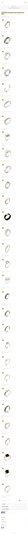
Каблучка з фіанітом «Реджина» (5, 271)
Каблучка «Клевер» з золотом (5, 384)
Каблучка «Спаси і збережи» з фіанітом (6, 400)
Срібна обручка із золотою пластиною (6, 31)
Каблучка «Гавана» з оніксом (5, 480)
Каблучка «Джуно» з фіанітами (5, 448)
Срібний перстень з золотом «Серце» (6, 368)
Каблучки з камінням (4, 12)
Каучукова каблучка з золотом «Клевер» (6, 223)
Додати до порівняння (6, 30)
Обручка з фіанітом (4, 320)
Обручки (15, 12)
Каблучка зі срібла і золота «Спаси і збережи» (6, 416)
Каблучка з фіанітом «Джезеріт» (5, 255)
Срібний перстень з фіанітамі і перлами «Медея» (6, 287)
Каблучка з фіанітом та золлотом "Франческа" (5, 63)
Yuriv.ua (14, 3)
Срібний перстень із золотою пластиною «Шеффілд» (6, 352)
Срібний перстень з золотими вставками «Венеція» (6, 112)
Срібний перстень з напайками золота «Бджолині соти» (6, 304)
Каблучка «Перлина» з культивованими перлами (6, 144)
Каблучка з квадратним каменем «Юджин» (7, 464)
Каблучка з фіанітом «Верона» (5, 79)
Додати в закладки (5, 30)
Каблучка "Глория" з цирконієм (5, 160)
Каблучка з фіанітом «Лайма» (5, 432)
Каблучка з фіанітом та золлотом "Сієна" (6, 176)
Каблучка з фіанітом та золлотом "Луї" (6, 95)
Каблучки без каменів (10, 12)
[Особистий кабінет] (22, 2)
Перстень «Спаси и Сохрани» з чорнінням (6, 47)
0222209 (20, 2)
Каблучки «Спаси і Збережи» (20, 12)
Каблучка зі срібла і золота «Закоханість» (7, 239)
